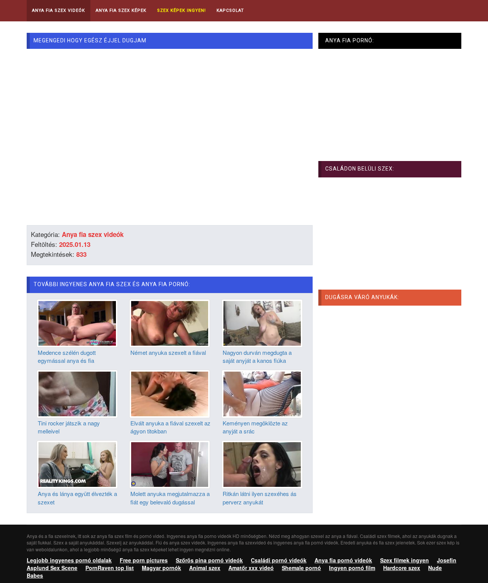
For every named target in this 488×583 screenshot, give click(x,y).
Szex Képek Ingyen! (181, 10)
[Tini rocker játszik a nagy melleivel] (77, 393)
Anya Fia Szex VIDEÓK (58, 10)
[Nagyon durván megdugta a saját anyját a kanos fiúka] (262, 322)
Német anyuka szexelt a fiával (168, 352)
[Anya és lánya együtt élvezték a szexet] (77, 463)
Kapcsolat (230, 10)
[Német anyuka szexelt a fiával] (169, 322)
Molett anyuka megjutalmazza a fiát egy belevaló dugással (170, 498)
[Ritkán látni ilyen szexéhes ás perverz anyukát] (262, 463)
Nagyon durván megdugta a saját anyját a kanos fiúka (257, 356)
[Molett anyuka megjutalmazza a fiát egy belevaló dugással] (169, 463)
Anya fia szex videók (93, 234)
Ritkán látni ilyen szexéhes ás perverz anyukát (260, 498)
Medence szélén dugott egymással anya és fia (67, 356)
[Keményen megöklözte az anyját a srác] (262, 393)
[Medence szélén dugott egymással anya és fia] (77, 322)
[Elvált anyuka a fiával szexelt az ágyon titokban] (169, 393)
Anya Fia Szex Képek (121, 10)
